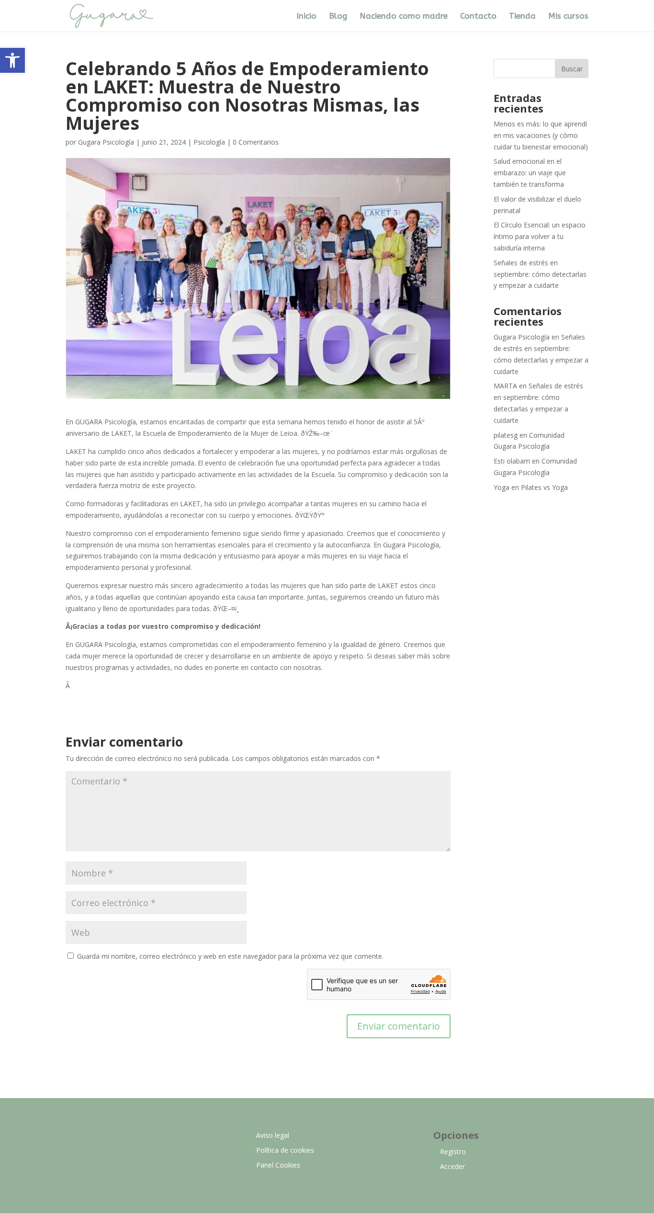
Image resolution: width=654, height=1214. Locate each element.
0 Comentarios (256, 142)
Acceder (452, 1166)
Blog (338, 16)
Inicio (306, 16)
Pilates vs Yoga (544, 487)
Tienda (522, 16)
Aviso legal (272, 1135)
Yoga (501, 487)
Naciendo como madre (404, 16)
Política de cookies (285, 1150)
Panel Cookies (278, 1164)
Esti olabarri (512, 460)
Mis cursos (568, 16)
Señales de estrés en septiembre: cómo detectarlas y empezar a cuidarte (540, 274)
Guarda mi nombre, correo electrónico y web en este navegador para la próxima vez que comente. (230, 956)
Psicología (209, 142)
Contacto (478, 16)
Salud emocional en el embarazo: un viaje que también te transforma (530, 173)
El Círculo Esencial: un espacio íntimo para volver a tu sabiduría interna (540, 236)
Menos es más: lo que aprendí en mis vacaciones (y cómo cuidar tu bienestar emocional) (541, 135)
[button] (12, 60)
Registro (453, 1151)
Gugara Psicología (106, 142)
